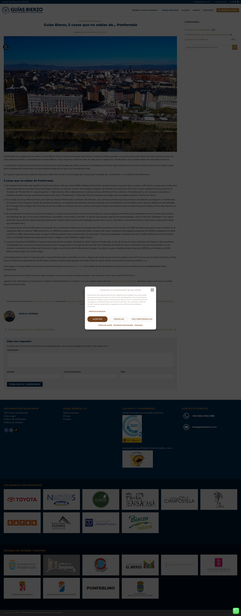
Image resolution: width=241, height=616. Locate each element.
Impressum (138, 325)
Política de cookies (105, 325)
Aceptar (97, 319)
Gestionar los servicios (97, 311)
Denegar (119, 319)
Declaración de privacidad (123, 325)
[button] (152, 290)
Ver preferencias (142, 319)
